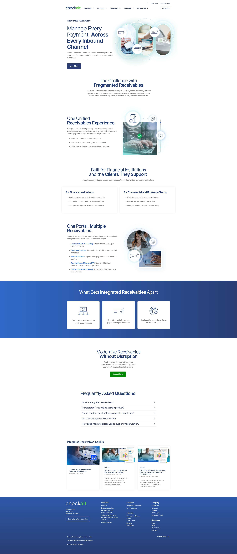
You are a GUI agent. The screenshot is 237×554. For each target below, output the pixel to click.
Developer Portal (165, 3)
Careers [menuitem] (154, 510)
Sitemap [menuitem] (154, 530)
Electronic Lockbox (78, 250)
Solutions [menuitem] (130, 503)
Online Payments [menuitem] (106, 513)
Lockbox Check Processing (82, 244)
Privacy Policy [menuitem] (80, 537)
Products (101, 8)
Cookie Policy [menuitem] (88, 537)
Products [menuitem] (105, 503)
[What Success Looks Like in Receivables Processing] (118, 455)
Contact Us (165, 8)
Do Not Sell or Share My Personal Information (80, 540)
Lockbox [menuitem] (104, 506)
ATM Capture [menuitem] (105, 520)
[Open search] (147, 3)
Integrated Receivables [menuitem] (134, 506)
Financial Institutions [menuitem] (133, 516)
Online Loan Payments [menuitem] (108, 515)
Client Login (154, 3)
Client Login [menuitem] (155, 513)
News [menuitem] (153, 525)
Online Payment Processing (82, 269)
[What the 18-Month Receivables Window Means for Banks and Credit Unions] (153, 455)
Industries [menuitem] (130, 513)
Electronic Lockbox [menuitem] (107, 508)
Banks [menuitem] (129, 518)
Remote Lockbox (77, 257)
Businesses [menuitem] (130, 525)
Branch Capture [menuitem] (106, 522)
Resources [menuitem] (156, 520)
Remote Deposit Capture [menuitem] (109, 517)
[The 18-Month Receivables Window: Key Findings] (83, 455)
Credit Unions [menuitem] (131, 521)
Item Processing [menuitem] (132, 508)
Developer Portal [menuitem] (157, 515)
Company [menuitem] (155, 503)
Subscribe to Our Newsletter (78, 519)
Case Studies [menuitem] (156, 528)
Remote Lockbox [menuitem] (107, 510)
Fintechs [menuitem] (129, 523)
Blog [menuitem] (153, 523)
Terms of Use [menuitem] (71, 537)
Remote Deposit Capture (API (82, 263)
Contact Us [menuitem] (155, 506)
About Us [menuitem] (155, 508)
